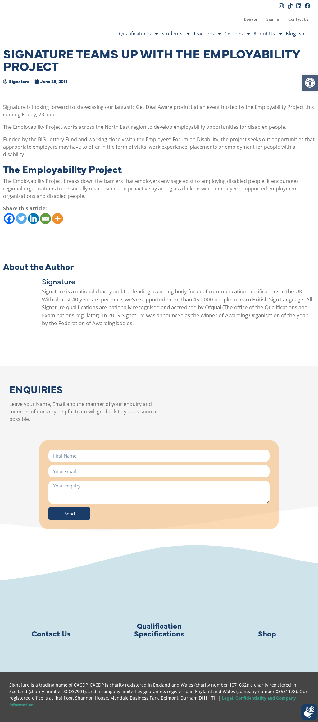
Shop (304, 33)
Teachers (203, 33)
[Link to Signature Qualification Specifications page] (159, 597)
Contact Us (298, 19)
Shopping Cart (234, 19)
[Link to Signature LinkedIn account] (299, 6)
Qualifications (135, 33)
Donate (250, 19)
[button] (310, 83)
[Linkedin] (33, 218)
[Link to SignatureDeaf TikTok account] (290, 6)
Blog (291, 33)
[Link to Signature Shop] (267, 597)
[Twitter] (21, 218)
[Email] (45, 218)
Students (172, 33)
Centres (234, 33)
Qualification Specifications (159, 629)
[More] (57, 218)
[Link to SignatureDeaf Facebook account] (307, 6)
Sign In (272, 19)
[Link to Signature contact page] (51, 597)
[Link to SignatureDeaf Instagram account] (281, 6)
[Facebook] (9, 218)
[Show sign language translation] (309, 712)
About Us (264, 33)
